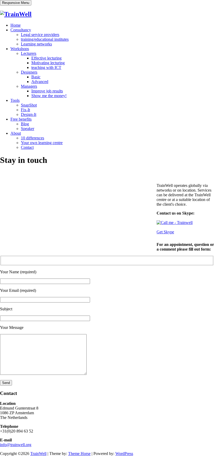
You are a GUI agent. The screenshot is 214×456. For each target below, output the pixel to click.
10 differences (32, 138)
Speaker (27, 128)
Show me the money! (49, 95)
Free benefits (21, 119)
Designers (29, 72)
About (15, 133)
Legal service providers (40, 34)
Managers (29, 86)
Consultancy (20, 30)
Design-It (28, 114)
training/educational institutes (45, 39)
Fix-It (25, 110)
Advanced (39, 81)
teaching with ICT (46, 67)
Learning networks (36, 44)
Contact (27, 147)
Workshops (19, 48)
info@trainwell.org (15, 444)
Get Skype (165, 232)
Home (15, 25)
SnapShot (29, 105)
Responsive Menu (15, 3)
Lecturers (28, 53)
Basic (35, 77)
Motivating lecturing (48, 63)
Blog (25, 124)
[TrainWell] (16, 14)
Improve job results (47, 91)
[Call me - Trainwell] (175, 222)
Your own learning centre (42, 142)
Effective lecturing (46, 58)
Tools (15, 100)
